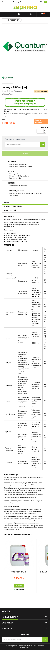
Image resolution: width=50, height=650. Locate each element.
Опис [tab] (7, 202)
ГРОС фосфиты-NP (19, 572)
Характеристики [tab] (13, 206)
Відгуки (10, 210)
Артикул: (38, 91)
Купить (19, 586)
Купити (25, 153)
